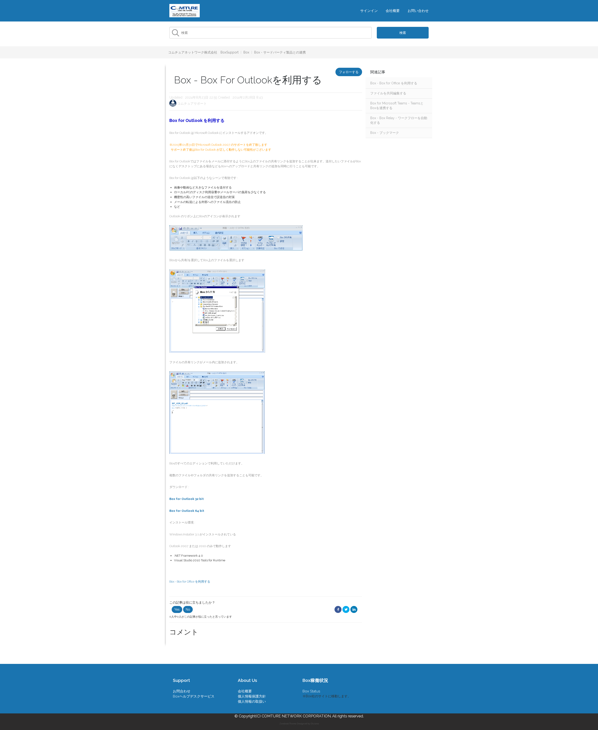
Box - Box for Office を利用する (393, 83)
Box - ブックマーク (384, 133)
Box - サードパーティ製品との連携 (280, 52)
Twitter (345, 609)
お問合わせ (181, 691)
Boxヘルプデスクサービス (193, 696)
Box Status (311, 691)
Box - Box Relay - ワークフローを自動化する (398, 120)
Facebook (338, 609)
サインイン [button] (369, 11)
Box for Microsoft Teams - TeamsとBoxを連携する (397, 105)
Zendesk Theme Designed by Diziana (299, 724)
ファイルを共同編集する (388, 93)
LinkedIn (353, 609)
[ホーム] (184, 10)
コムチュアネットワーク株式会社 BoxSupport (203, 52)
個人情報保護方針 (252, 696)
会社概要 (393, 11)
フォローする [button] (349, 72)
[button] (177, 609)
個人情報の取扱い (252, 701)
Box (246, 52)
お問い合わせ (418, 11)
